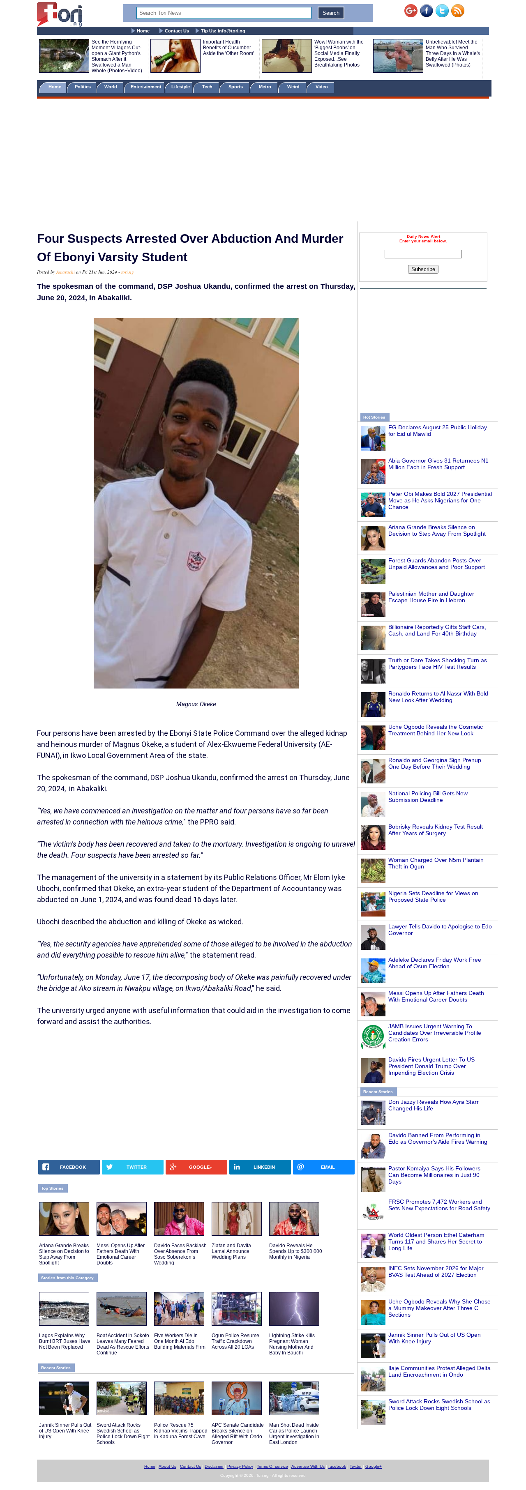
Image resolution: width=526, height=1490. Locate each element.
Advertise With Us (308, 1466)
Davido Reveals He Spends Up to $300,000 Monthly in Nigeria (295, 1251)
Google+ (373, 1466)
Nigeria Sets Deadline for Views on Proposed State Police (433, 896)
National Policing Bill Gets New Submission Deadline (428, 796)
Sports (236, 86)
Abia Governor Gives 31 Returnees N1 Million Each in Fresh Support (438, 463)
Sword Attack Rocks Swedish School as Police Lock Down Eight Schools (439, 1404)
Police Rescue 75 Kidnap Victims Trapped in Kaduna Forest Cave (181, 1430)
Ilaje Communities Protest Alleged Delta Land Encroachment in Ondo (439, 1371)
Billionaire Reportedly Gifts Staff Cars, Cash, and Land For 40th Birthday (437, 630)
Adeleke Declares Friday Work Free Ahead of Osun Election (434, 963)
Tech (208, 86)
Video (322, 86)
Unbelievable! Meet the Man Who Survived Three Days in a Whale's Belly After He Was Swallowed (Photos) (453, 53)
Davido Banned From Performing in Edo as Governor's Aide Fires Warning (437, 1138)
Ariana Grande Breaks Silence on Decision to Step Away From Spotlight (437, 530)
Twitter (356, 1466)
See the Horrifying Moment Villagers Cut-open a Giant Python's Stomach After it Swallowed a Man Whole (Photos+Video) (117, 56)
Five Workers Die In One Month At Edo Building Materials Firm (179, 1341)
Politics (83, 86)
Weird (294, 86)
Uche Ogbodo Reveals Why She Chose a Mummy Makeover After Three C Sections (439, 1308)
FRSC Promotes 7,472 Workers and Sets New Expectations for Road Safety (439, 1204)
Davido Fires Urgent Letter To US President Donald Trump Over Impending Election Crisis (431, 1066)
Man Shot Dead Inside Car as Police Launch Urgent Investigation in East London (294, 1433)
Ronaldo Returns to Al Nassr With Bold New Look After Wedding (438, 696)
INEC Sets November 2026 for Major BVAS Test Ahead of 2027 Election (436, 1271)
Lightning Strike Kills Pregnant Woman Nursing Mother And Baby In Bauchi (292, 1344)
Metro (265, 86)
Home (143, 30)
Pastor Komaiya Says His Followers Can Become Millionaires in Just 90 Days (434, 1175)
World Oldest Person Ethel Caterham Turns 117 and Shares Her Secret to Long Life (436, 1241)
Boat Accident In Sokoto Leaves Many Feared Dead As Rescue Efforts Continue (123, 1344)
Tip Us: (223, 30)
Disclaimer (214, 1466)
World (112, 86)
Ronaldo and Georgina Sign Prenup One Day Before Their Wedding (434, 763)
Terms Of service (272, 1466)
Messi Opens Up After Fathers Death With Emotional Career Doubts (436, 996)
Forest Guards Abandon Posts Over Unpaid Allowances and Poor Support (436, 563)
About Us (167, 1466)
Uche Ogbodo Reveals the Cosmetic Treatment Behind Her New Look (435, 730)
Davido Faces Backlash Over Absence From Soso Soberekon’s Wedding (180, 1254)
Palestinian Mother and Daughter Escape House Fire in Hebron (431, 596)
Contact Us (177, 30)
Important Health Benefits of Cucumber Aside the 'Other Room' (228, 47)
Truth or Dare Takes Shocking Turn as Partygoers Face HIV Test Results (437, 663)
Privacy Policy (240, 1466)
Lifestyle (180, 86)
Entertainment (146, 86)
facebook (337, 1466)
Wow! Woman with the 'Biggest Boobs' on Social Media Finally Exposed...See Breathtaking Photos (339, 53)
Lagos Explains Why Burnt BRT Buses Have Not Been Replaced (64, 1341)
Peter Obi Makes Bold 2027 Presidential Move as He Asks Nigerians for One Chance (440, 500)
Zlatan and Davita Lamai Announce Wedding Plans (231, 1251)
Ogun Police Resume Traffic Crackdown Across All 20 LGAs (235, 1341)
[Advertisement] (263, 161)
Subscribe (423, 269)
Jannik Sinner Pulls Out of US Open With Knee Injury (65, 1430)
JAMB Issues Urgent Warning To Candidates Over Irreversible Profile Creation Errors (434, 1033)
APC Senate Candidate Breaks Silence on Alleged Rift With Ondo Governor (238, 1433)
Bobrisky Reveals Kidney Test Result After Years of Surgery (435, 829)
